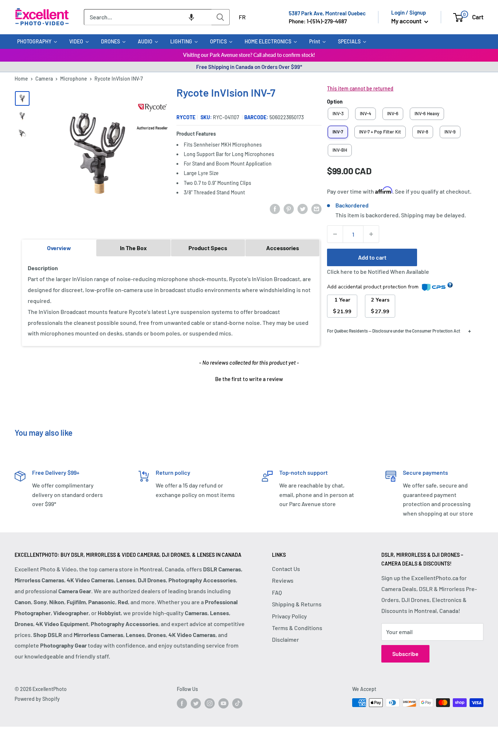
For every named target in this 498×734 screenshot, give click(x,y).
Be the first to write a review (249, 379)
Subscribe (405, 653)
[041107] (22, 116)
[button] (191, 17)
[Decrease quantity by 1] (335, 234)
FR (242, 16)
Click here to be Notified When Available (378, 271)
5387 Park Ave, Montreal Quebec (327, 13)
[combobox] (147, 17)
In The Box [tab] (133, 247)
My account (407, 20)
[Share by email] (316, 208)
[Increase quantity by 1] (371, 234)
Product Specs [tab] (207, 247)
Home (21, 78)
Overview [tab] (59, 247)
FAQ (277, 592)
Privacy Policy (289, 616)
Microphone (73, 78)
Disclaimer (285, 639)
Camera (44, 78)
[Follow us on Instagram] (210, 703)
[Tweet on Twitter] (302, 208)
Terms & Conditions (297, 627)
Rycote (185, 117)
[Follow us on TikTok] (237, 703)
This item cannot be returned (360, 88)
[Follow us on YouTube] (223, 703)
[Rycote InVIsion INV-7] (22, 98)
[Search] (220, 17)
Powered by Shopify (37, 699)
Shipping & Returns (297, 604)
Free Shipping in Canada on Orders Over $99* (249, 66)
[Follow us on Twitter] (196, 703)
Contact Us (286, 568)
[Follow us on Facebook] (182, 703)
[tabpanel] (171, 301)
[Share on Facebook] (275, 208)
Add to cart (372, 257)
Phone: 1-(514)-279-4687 (318, 21)
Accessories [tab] (282, 247)
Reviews (282, 580)
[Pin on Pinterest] (289, 208)
